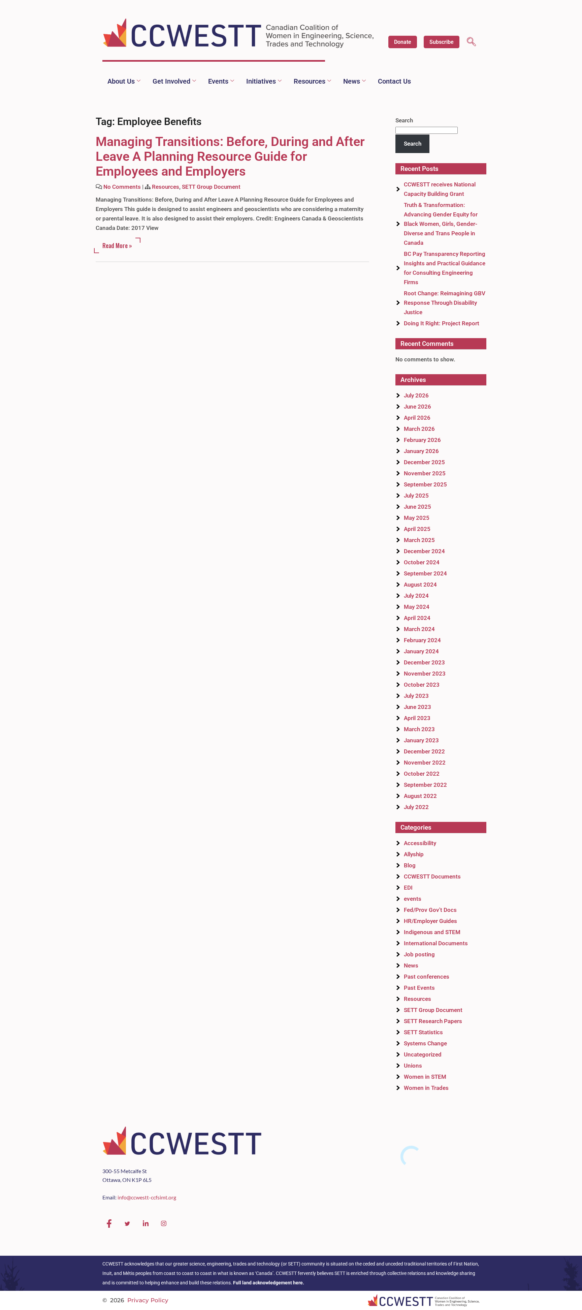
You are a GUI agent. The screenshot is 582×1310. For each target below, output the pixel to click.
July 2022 (416, 807)
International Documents (436, 943)
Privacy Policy (147, 1300)
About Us (121, 81)
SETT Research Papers (433, 1021)
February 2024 (422, 640)
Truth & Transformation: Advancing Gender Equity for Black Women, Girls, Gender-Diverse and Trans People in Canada (441, 224)
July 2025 (416, 495)
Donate (402, 42)
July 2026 (416, 395)
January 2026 (421, 451)
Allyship (414, 854)
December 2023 (424, 662)
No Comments (122, 186)
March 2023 (419, 729)
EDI (408, 887)
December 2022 (424, 751)
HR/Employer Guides (430, 921)
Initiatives (261, 81)
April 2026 (417, 417)
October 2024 (422, 562)
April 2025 (417, 529)
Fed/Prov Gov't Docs (430, 909)
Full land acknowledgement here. (268, 1282)
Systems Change (425, 1043)
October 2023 (422, 684)
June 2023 (417, 707)
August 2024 (420, 584)
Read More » (117, 245)
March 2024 (419, 629)
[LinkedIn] (145, 1223)
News (351, 81)
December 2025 (424, 462)
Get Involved (171, 81)
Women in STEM (425, 1076)
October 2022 (422, 773)
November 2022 (425, 762)
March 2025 (419, 540)
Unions (413, 1065)
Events (218, 81)
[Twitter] (127, 1223)
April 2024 (417, 618)
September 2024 (425, 573)
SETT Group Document (211, 186)
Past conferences (426, 976)
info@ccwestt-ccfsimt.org (147, 1197)
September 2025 (425, 484)
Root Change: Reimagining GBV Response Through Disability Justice (444, 303)
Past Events (419, 987)
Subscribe (441, 42)
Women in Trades (426, 1087)
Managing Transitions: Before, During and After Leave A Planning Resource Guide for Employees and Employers (230, 156)
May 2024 (416, 606)
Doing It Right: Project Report (441, 323)
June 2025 (417, 506)
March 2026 (419, 428)
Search (404, 120)
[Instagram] (163, 1223)
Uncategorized (423, 1054)
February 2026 (422, 440)
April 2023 (417, 718)
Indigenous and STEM (432, 932)
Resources (309, 81)
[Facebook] (109, 1223)
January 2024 (421, 651)
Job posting (419, 954)
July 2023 (416, 695)
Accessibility (420, 843)
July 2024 (416, 595)
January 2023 (421, 740)
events (412, 898)
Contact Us (394, 81)
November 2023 (425, 673)
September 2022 (425, 784)
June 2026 (417, 406)
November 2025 (425, 473)
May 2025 (416, 517)
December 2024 (424, 551)
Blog (410, 865)
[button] (471, 42)
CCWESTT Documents (432, 876)
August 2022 (420, 796)
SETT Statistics (423, 1032)
